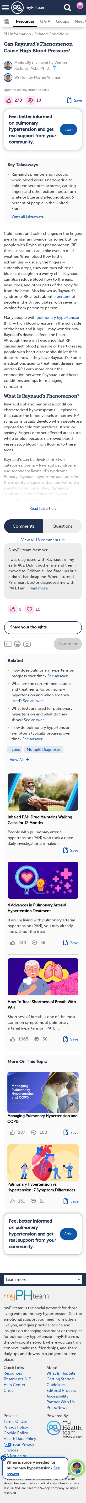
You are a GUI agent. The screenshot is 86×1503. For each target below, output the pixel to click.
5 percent (62, 296)
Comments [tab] (23, 526)
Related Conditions (51, 34)
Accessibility (57, 1396)
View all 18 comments (41, 540)
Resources (25, 21)
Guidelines (56, 1385)
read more (38, 588)
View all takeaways (27, 216)
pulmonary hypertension (59, 317)
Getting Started (60, 1379)
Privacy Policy (16, 1427)
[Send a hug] (29, 609)
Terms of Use (15, 1421)
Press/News (57, 1408)
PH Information (17, 34)
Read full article (43, 508)
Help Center (14, 1385)
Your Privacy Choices (19, 1447)
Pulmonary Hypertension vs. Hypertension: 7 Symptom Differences (41, 1187)
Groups (62, 21)
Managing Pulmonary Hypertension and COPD (42, 1119)
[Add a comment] (30, 100)
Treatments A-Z (17, 1379)
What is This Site (61, 1373)
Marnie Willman (47, 77)
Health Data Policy (20, 1439)
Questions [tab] (63, 526)
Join (80, 11)
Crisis (8, 1390)
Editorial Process (61, 1390)
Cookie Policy (16, 1433)
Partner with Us (61, 1402)
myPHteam (35, 7)
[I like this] (8, 100)
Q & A (45, 21)
